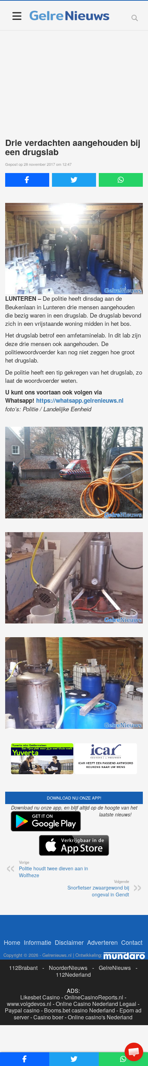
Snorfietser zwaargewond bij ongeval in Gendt (98, 888)
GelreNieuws (115, 968)
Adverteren (102, 942)
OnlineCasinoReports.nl (93, 997)
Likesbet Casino (40, 997)
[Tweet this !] (74, 180)
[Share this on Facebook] (27, 180)
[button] (134, 1052)
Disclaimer (69, 942)
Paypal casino (22, 1010)
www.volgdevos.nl (29, 1004)
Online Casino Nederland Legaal (96, 1004)
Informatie (37, 942)
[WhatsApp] (121, 180)
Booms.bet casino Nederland (79, 1010)
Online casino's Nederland (100, 1017)
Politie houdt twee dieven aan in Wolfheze (53, 869)
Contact (131, 942)
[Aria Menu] (16, 16)
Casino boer (48, 1017)
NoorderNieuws (68, 968)
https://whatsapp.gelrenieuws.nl (80, 400)
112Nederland (73, 974)
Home (12, 942)
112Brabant (23, 968)
